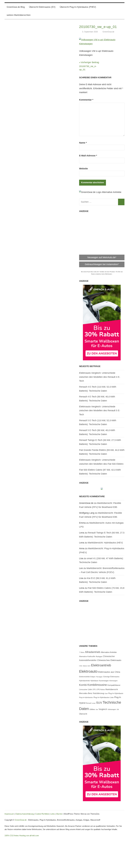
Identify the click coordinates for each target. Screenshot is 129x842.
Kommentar (86, 100)
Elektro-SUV (86, 666)
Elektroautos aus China (109, 672)
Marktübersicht (111, 689)
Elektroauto (88, 671)
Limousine (83, 689)
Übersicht (83, 714)
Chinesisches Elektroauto (109, 660)
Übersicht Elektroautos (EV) (42, 7)
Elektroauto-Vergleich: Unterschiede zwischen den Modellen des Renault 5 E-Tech (99, 410)
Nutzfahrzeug (98, 693)
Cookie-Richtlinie (42, 814)
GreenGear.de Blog (16, 7)
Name (83, 142)
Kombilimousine (97, 684)
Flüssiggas (99, 676)
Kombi (83, 684)
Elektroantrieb (101, 665)
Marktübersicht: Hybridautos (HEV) (105, 542)
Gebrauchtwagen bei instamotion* (102, 264)
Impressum (9, 814)
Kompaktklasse (113, 685)
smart (93, 703)
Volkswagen (112, 709)
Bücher (59, 814)
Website (83, 168)
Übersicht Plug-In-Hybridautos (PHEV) (78, 7)
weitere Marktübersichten (18, 15)
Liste (90, 689)
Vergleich (103, 709)
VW (118, 709)
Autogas (99, 656)
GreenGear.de (108, 32)
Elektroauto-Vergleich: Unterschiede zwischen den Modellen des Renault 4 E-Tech (99, 377)
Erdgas (92, 677)
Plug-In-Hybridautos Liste (103, 697)
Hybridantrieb (84, 681)
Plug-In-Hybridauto (115, 693)
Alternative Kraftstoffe (87, 656)
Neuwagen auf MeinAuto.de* (101, 257)
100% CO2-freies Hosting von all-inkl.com (22, 835)
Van (97, 709)
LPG (94, 689)
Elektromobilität (84, 676)
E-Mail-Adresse (88, 155)
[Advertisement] (101, 232)
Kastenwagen (104, 681)
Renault (88, 703)
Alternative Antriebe (109, 652)
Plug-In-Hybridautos (86, 697)
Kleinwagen (113, 680)
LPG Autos (100, 689)
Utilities (92, 709)
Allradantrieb (92, 651)
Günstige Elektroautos (111, 677)
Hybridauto (94, 681)
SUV (99, 702)
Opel (106, 693)
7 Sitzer (81, 652)
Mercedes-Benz (85, 693)
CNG (80, 666)
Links (53, 814)
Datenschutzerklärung (24, 814)
